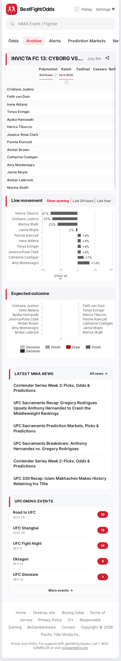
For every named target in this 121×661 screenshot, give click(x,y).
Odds (13, 40)
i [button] (55, 75)
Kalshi (66, 69)
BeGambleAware (41, 627)
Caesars (100, 69)
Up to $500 (66, 74)
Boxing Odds (73, 612)
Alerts (55, 40)
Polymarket (48, 69)
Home (21, 612)
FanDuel (83, 69)
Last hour (104, 201)
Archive (34, 40)
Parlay (83, 9)
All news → (98, 373)
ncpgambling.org (75, 648)
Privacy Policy (50, 620)
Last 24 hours (83, 201)
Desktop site (44, 612)
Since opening (58, 201)
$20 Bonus (46, 74)
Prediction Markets (87, 40)
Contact (68, 627)
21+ (71, 620)
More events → (60, 590)
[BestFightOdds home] (11, 9)
